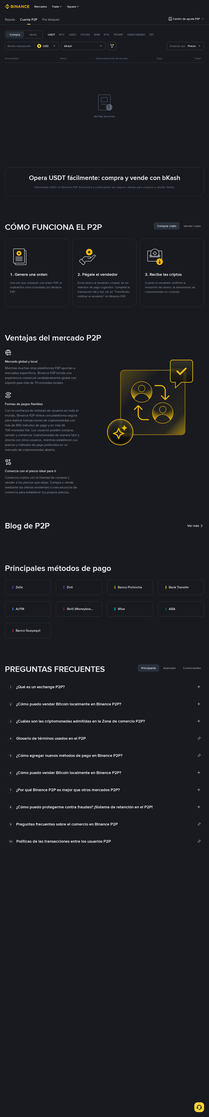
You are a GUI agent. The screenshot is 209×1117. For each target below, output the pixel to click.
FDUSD (85, 34)
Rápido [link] (10, 19)
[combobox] (46, 46)
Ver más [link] (193, 526)
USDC (73, 34)
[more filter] (112, 46)
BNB (97, 34)
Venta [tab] (33, 34)
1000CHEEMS (136, 34)
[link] (28, 587)
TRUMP (118, 34)
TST (151, 34)
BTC (62, 34)
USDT (51, 34)
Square (71, 6)
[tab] (10, 20)
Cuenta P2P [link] (28, 19)
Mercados (40, 6)
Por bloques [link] (51, 19)
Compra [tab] (15, 34)
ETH (106, 34)
